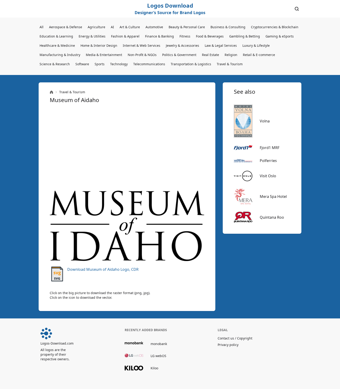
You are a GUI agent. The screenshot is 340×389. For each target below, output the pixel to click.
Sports (100, 64)
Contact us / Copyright (235, 338)
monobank (159, 344)
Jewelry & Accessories (182, 45)
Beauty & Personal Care (187, 27)
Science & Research (55, 64)
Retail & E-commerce (259, 55)
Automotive (154, 27)
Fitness (184, 36)
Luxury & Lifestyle (256, 45)
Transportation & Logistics (191, 64)
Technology (119, 64)
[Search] (296, 8)
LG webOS (158, 356)
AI (112, 27)
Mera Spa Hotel (273, 196)
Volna (265, 121)
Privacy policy (228, 344)
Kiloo (154, 368)
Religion (231, 55)
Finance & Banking (159, 36)
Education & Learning (56, 36)
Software (82, 64)
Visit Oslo (268, 175)
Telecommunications (149, 64)
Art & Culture (130, 27)
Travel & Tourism (230, 64)
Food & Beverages (210, 36)
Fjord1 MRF (269, 147)
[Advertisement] (127, 147)
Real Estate (210, 55)
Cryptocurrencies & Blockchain (274, 27)
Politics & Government (179, 55)
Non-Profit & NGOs (142, 55)
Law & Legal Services (221, 45)
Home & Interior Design (98, 45)
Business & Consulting (227, 27)
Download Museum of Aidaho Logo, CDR (103, 269)
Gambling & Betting (244, 36)
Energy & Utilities (92, 36)
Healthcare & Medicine (57, 45)
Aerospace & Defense (65, 27)
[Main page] (51, 92)
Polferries (268, 160)
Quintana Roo (272, 217)
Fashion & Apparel (125, 36)
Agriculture (96, 27)
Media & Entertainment (104, 55)
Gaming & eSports (280, 36)
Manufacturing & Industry (60, 55)
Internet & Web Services (141, 45)
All (41, 27)
